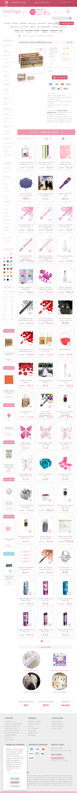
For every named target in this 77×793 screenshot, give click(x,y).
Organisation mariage (34, 721)
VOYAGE (5, 205)
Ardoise (5, 294)
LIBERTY (5, 195)
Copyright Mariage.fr (10, 735)
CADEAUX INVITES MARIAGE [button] (7, 126)
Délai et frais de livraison (12, 730)
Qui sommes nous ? (10, 721)
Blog (6, 6)
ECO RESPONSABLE (7, 176)
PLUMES (5, 187)
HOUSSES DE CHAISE (6, 75)
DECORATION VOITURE (6, 84)
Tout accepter (15, 778)
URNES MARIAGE (7, 146)
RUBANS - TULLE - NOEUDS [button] (7, 103)
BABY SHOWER (7, 155)
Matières (8, 287)
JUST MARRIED (7, 202)
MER (4, 180)
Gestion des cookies (11, 728)
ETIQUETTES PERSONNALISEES (8, 108)
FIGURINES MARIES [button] (8, 143)
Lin (4, 317)
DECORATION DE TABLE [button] (7, 45)
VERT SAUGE (6, 230)
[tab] (9, 46)
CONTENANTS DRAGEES (6, 98)
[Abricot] (11, 272)
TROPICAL (5, 198)
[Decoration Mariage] (31, 659)
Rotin (12, 309)
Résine (12, 307)
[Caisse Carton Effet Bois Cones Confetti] (30, 59)
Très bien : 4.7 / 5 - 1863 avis (59, 760)
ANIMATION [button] (63, 27)
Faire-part (31, 726)
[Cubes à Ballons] (60, 681)
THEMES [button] (56, 23)
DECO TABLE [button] (7, 23)
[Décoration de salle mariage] (60, 659)
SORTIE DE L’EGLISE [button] (6, 89)
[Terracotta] (4, 272)
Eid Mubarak (6, 241)
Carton (5, 299)
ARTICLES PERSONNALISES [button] (43, 27)
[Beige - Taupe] (4, 276)
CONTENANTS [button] (55, 27)
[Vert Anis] (8, 265)
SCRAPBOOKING (7, 118)
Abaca (5, 291)
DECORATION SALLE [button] (6, 67)
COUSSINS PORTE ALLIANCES (7, 138)
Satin (11, 312)
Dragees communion (58, 724)
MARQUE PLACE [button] (15, 27)
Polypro (12, 301)
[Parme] (4, 261)
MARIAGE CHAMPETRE (6, 51)
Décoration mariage (57, 726)
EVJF (4, 234)
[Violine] (8, 261)
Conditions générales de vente (14, 724)
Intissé (5, 309)
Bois (4, 296)
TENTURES (6, 80)
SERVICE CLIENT (57, 744)
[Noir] (8, 280)
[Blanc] (4, 254)
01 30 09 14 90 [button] (43, 2)
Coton (5, 301)
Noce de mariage (33, 728)
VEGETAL (5, 171)
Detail (16, 149)
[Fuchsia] (11, 258)
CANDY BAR (6, 191)
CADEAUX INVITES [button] (41, 23)
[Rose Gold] (4, 280)
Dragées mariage (57, 728)
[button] (37, 30)
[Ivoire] (8, 254)
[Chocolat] (4, 269)
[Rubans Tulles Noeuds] (31, 681)
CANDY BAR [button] (32, 27)
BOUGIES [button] (5, 59)
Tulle (12, 317)
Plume (12, 299)
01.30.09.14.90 (56, 748)
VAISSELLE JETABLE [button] (8, 62)
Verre (12, 319)
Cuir (4, 304)
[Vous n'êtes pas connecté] (55, 11)
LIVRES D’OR (6, 134)
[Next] (71, 138)
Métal (5, 319)
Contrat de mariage (33, 724)
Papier (12, 296)
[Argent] (8, 276)
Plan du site (8, 737)
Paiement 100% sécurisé (12, 733)
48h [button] (65, 52)
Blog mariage (32, 735)
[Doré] (11, 276)
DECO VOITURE (24, 27)
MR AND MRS (6, 216)
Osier (11, 294)
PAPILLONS (6, 184)
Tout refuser (14, 782)
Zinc (11, 322)
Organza (12, 291)
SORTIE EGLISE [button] (32, 23)
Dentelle (6, 307)
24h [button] (65, 50)
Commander (61, 77)
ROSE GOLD (6, 220)
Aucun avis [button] (65, 60)
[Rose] (4, 258)
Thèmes (7, 163)
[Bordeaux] (8, 269)
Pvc (11, 304)
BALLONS (5, 71)
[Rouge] (11, 269)
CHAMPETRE (6, 168)
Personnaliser (15, 786)
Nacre (5, 322)
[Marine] (4, 265)
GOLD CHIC (6, 223)
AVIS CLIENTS (56, 754)
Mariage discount (33, 733)
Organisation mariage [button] (18, 2)
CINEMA (5, 212)
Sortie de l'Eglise (49, 132)
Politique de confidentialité (12, 726)
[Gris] (11, 254)
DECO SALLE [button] (15, 23)
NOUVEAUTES (63, 23)
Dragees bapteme (57, 721)
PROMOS (70, 23)
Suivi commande (65, 2)
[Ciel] (8, 258)
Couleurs (8, 249)
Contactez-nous (9, 739)
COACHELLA (6, 227)
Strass (12, 314)
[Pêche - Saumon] (8, 272)
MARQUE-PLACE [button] (7, 55)
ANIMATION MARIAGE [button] (6, 151)
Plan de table (32, 730)
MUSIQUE (5, 209)
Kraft (4, 314)
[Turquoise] (11, 261)
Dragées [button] (50, 23)
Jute (4, 312)
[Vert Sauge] (11, 265)
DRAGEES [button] (5, 94)
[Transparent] (11, 280)
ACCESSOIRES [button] (23, 23)
